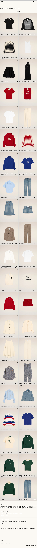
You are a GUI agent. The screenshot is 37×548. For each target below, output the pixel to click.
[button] (31, 545)
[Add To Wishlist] (17, 14)
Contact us (2, 523)
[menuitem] (4, 1)
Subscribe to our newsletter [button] (4, 515)
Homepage (2, 504)
